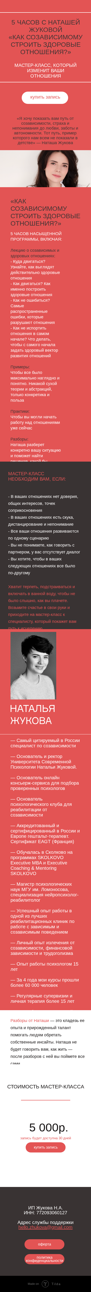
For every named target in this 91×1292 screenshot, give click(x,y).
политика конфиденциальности (44, 1259)
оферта (44, 1244)
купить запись (45, 96)
